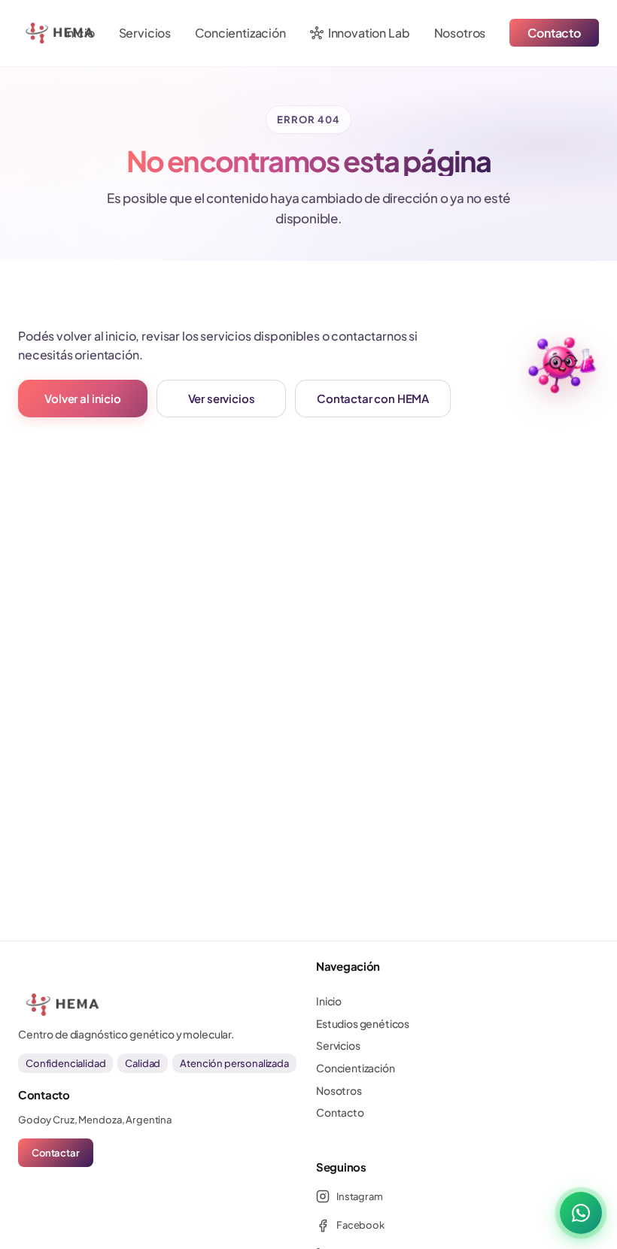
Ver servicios (221, 398)
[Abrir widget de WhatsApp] (581, 1213)
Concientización (240, 33)
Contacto (554, 33)
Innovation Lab (360, 33)
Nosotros (460, 33)
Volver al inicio (82, 398)
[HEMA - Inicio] (39, 33)
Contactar (56, 1153)
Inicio (80, 33)
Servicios (145, 33)
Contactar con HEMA (373, 398)
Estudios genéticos (362, 1023)
